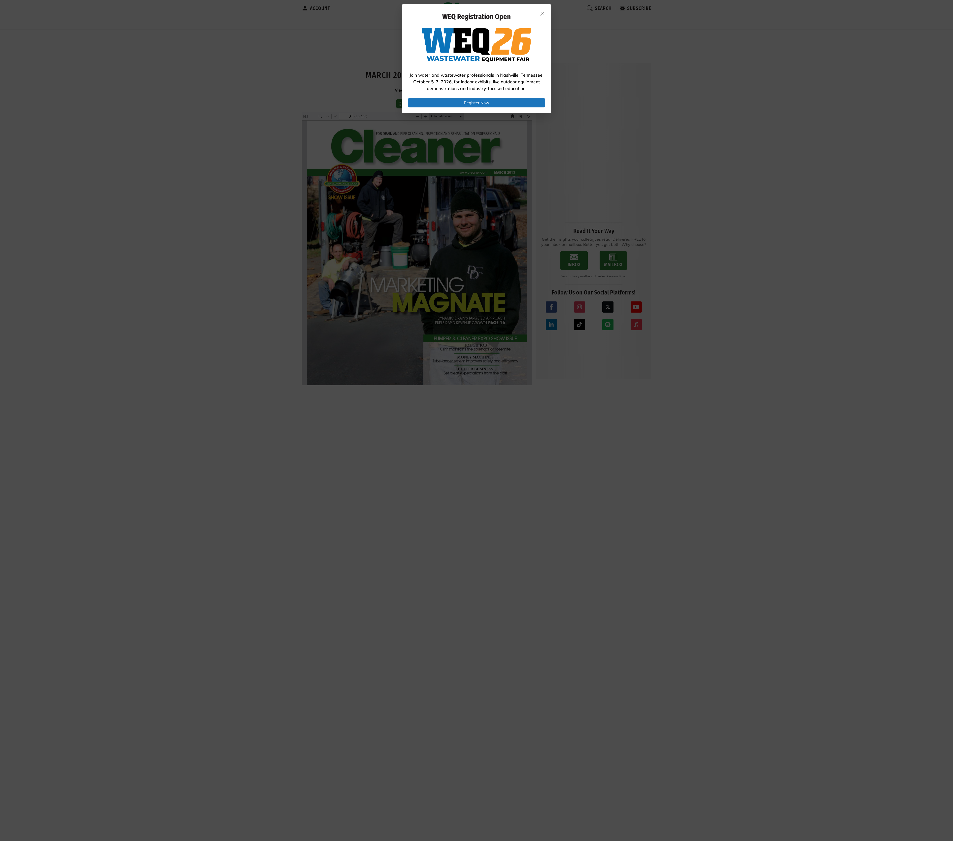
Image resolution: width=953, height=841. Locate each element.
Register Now (476, 102)
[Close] (542, 13)
